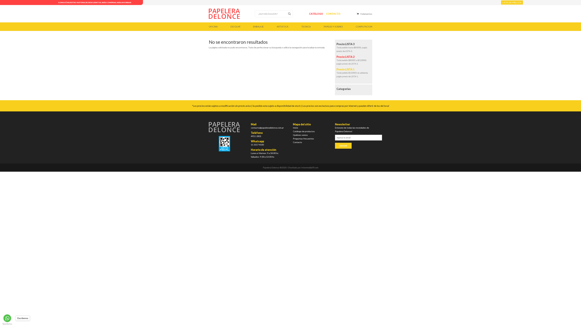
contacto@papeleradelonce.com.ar (267, 127)
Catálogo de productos (304, 131)
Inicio (295, 127)
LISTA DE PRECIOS (512, 2)
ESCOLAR (235, 26)
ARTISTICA (282, 26)
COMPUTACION (364, 26)
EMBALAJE (258, 26)
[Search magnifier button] (289, 14)
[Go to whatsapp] (7, 318)
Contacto (333, 13)
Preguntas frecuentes (303, 138)
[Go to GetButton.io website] (7, 324)
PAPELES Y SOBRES (333, 26)
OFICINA (213, 26)
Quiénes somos (300, 135)
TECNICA (306, 26)
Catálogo (316, 13)
